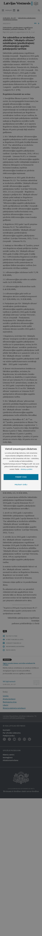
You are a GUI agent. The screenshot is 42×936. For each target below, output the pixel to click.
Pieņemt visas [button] (21, 477)
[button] (21, 485)
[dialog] (21, 468)
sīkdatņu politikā (26, 469)
